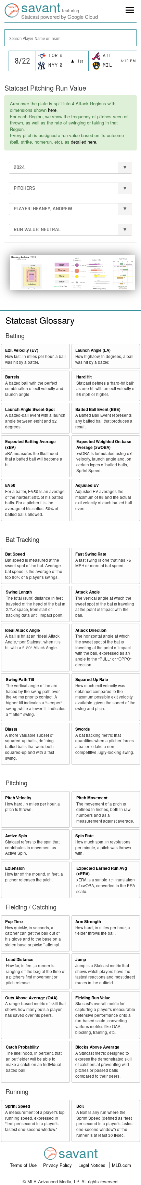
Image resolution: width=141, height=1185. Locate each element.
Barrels (12, 377)
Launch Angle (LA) (93, 350)
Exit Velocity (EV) (21, 350)
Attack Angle (87, 592)
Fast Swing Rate (90, 554)
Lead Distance (20, 959)
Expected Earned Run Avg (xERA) (101, 871)
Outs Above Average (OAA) (31, 998)
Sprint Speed (17, 1106)
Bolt (80, 1106)
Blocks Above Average (97, 1047)
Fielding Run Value (93, 998)
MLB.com (121, 1165)
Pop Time (14, 921)
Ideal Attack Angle (22, 630)
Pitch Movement (91, 798)
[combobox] (70, 37)
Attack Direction (90, 630)
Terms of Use (24, 1165)
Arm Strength (88, 921)
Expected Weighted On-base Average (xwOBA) (103, 444)
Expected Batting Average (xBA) (30, 444)
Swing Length (19, 592)
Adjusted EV (87, 485)
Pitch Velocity (18, 798)
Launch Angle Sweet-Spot (30, 409)
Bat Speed (15, 554)
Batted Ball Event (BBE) (97, 409)
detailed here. (84, 141)
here (52, 110)
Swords (82, 729)
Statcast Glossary (40, 320)
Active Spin (16, 836)
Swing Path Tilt (20, 679)
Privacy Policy (58, 1165)
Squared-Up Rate (91, 679)
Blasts (11, 729)
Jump (80, 959)
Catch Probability (22, 1047)
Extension (15, 868)
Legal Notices (92, 1165)
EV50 (10, 485)
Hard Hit (84, 377)
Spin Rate (84, 836)
